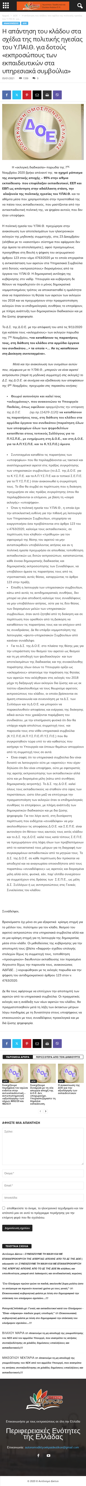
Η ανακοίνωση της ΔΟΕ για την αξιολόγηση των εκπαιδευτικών (69, 1089)
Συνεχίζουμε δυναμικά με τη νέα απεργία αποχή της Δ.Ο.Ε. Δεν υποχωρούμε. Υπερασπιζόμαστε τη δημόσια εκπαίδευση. (43, 1094)
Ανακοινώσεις (11, 23)
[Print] (47, 94)
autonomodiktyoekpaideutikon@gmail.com (52, 1447)
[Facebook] (6, 94)
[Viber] (57, 94)
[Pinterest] (26, 94)
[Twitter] (16, 94)
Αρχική (5, 15)
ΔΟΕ (15, 15)
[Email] (37, 94)
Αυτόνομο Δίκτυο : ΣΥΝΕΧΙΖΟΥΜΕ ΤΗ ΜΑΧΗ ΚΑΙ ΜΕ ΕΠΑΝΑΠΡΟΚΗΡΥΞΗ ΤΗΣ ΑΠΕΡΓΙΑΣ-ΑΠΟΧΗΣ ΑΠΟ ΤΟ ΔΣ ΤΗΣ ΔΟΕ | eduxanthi (42, 1259)
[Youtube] (48, 1456)
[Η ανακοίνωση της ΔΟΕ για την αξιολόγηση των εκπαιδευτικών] (71, 1073)
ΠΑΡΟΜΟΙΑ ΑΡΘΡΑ (17, 1057)
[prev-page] (40, 1111)
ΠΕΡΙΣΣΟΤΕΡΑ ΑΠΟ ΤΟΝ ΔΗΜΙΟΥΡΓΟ (58, 1057)
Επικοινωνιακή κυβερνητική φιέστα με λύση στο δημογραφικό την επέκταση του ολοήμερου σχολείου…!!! (40, 1318)
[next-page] (45, 1111)
